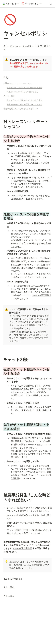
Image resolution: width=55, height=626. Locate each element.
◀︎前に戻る (8, 595)
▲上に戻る (8, 587)
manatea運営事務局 (41, 295)
